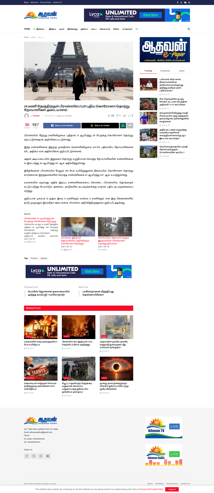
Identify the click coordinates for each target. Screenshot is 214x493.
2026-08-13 (105, 351)
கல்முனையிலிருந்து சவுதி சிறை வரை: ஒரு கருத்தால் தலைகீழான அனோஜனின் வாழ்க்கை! (174, 117)
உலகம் (61, 29)
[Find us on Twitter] (181, 2)
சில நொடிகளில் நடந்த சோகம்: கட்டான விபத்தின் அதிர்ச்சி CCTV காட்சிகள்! (173, 101)
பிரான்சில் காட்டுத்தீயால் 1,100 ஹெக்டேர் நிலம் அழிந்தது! (77, 343)
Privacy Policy (45, 2)
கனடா (94, 29)
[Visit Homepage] (41, 15)
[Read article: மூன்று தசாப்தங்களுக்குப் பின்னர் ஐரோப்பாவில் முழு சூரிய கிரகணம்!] (116, 369)
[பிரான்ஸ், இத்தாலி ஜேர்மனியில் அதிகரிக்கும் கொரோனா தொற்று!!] (78, 227)
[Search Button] (189, 29)
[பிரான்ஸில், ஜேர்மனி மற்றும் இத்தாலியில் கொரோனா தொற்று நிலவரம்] (115, 227)
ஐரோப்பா (84, 29)
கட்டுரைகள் (127, 29)
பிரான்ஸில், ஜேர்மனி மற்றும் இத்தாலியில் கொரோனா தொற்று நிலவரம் (113, 240)
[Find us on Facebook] (177, 2)
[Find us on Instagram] (41, 456)
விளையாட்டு (105, 29)
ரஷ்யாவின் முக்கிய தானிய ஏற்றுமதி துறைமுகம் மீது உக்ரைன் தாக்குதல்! (114, 344)
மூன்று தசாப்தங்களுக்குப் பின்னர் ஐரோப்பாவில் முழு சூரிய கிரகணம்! (114, 386)
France (34, 258)
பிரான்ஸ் (68, 116)
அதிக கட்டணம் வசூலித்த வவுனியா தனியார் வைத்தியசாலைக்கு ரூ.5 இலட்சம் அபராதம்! (173, 134)
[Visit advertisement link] (137, 15)
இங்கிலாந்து (73, 29)
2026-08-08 (29, 393)
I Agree (172, 489)
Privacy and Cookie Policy (151, 489)
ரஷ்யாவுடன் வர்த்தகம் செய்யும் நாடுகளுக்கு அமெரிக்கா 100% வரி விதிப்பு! (40, 386)
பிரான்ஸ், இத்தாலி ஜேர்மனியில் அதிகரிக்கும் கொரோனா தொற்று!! (75, 240)
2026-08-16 (29, 348)
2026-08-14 (67, 348)
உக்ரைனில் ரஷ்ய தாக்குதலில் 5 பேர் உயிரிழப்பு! (40, 343)
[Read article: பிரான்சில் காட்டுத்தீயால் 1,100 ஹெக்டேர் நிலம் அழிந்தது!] (78, 327)
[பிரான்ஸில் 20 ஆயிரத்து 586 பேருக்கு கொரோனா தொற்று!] (42, 230)
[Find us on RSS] (189, 2)
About (26, 2)
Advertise (34, 2)
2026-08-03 (105, 393)
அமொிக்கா (30, 378)
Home (26, 37)
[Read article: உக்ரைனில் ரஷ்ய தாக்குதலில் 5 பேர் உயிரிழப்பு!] (41, 327)
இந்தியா (52, 29)
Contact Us (57, 2)
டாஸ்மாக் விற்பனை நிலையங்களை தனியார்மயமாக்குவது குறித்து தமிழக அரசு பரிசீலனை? (171, 85)
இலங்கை (40, 29)
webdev (36, 116)
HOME (27, 29)
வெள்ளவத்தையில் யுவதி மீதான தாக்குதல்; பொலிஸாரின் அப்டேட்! (173, 149)
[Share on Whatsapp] (123, 125)
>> (137, 29)
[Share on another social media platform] (130, 125)
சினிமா (116, 29)
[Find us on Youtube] (185, 2)
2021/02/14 (49, 116)
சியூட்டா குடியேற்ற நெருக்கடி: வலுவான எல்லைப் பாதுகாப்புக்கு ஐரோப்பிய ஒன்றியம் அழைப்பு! (77, 388)
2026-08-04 (67, 396)
